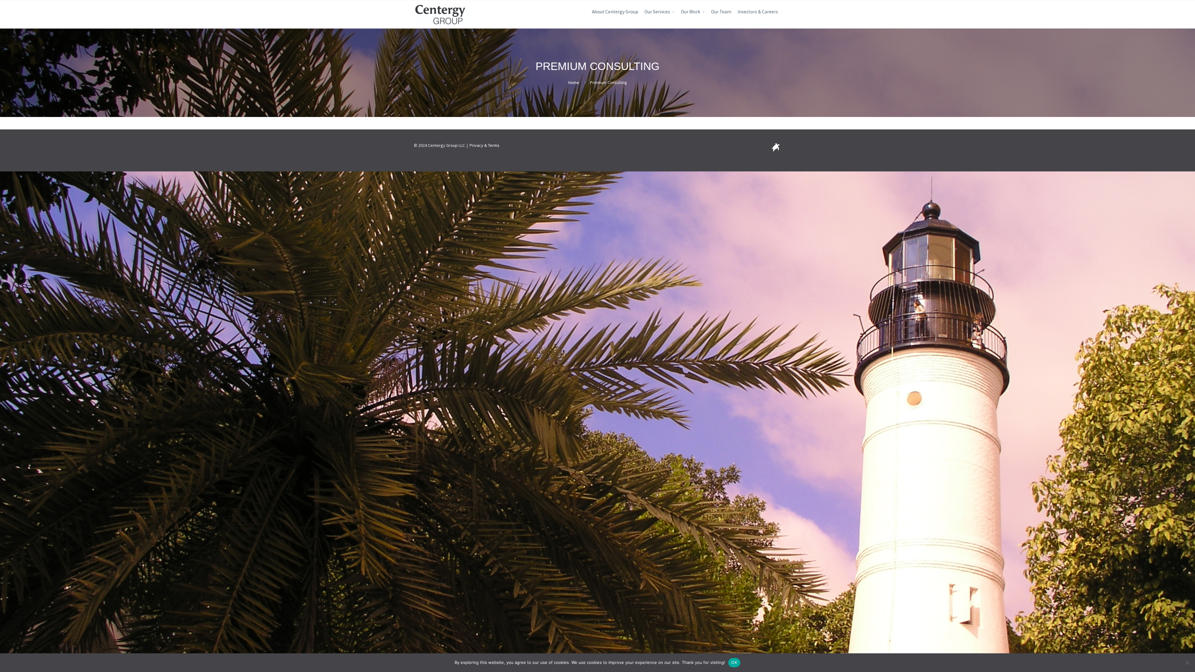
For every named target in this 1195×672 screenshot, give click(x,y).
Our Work (690, 12)
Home (573, 82)
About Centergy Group (615, 12)
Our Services (657, 12)
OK (734, 662)
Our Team (721, 12)
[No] (1187, 663)
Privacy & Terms (484, 145)
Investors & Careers (758, 12)
